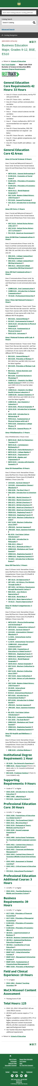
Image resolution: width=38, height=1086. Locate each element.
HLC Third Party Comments (26, 1065)
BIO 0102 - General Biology (18, 319)
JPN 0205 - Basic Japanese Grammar (21, 530)
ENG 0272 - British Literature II (19, 505)
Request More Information (26, 1059)
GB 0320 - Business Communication (19, 937)
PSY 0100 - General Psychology (19, 200)
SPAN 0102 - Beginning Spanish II (20, 556)
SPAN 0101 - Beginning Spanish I (20, 554)
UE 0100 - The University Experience (19, 763)
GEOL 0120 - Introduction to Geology (22, 409)
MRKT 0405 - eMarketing (15, 796)
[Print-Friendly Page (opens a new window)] (33, 42)
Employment (29, 1072)
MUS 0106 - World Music (17, 597)
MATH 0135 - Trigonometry (18, 455)
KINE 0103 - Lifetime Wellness (19, 750)
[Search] (34, 22)
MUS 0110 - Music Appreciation (19, 599)
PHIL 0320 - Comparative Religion (20, 717)
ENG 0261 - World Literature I (19, 497)
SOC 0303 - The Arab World (18, 720)
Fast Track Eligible (8, 64)
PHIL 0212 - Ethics (14, 544)
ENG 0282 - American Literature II (20, 510)
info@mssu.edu (19, 1082)
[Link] (12, 1076)
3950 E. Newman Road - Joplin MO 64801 (19, 1079)
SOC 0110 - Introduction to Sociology (22, 203)
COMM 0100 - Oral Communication (20, 288)
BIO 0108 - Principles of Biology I (20, 359)
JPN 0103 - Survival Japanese (19, 527)
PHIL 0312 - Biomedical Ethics (19, 546)
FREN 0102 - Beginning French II (20, 515)
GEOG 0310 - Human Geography (20, 664)
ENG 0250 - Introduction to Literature (22, 492)
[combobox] (19, 12)
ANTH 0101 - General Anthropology (21, 173)
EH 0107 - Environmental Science (20, 321)
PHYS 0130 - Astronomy (16, 333)
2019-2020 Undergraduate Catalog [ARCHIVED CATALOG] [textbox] (19, 13)
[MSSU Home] (19, 3)
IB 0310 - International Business (20, 693)
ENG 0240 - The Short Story (18, 490)
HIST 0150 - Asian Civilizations (19, 676)
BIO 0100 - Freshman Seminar (17, 773)
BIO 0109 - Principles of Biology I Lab (21, 366)
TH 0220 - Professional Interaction (21, 296)
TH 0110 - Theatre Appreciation (20, 602)
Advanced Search (8, 29)
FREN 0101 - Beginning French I (19, 512)
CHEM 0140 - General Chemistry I (20, 395)
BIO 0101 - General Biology (18, 356)
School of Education (18, 61)
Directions (15, 1072)
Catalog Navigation (10, 35)
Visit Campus (23, 1061)
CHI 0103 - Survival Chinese (18, 483)
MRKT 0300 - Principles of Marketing (19, 967)
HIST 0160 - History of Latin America (21, 678)
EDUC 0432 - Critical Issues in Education (21, 866)
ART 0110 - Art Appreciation (18, 580)
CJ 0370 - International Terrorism (20, 642)
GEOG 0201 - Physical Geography (20, 407)
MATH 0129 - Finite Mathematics (20, 450)
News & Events (13, 1059)
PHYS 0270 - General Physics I (19, 428)
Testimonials (13, 1061)
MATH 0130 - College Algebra (18, 452)
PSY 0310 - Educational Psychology (19, 871)
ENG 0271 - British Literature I (19, 502)
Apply (21, 1063)
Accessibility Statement (11, 1065)
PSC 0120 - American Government (20, 233)
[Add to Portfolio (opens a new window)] (30, 42)
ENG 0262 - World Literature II (19, 500)
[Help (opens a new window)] (35, 42)
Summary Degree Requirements (13, 69)
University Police (12, 1063)
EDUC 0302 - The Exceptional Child (19, 820)
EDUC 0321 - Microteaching (16, 823)
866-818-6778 (19, 1081)
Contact (8, 1072)
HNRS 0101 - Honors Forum (16, 766)
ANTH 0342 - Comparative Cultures (21, 627)
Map (22, 1072)
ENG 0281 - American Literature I (20, 507)
